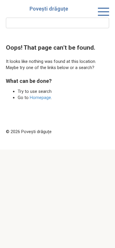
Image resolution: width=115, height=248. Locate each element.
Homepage (40, 97)
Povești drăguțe (48, 9)
